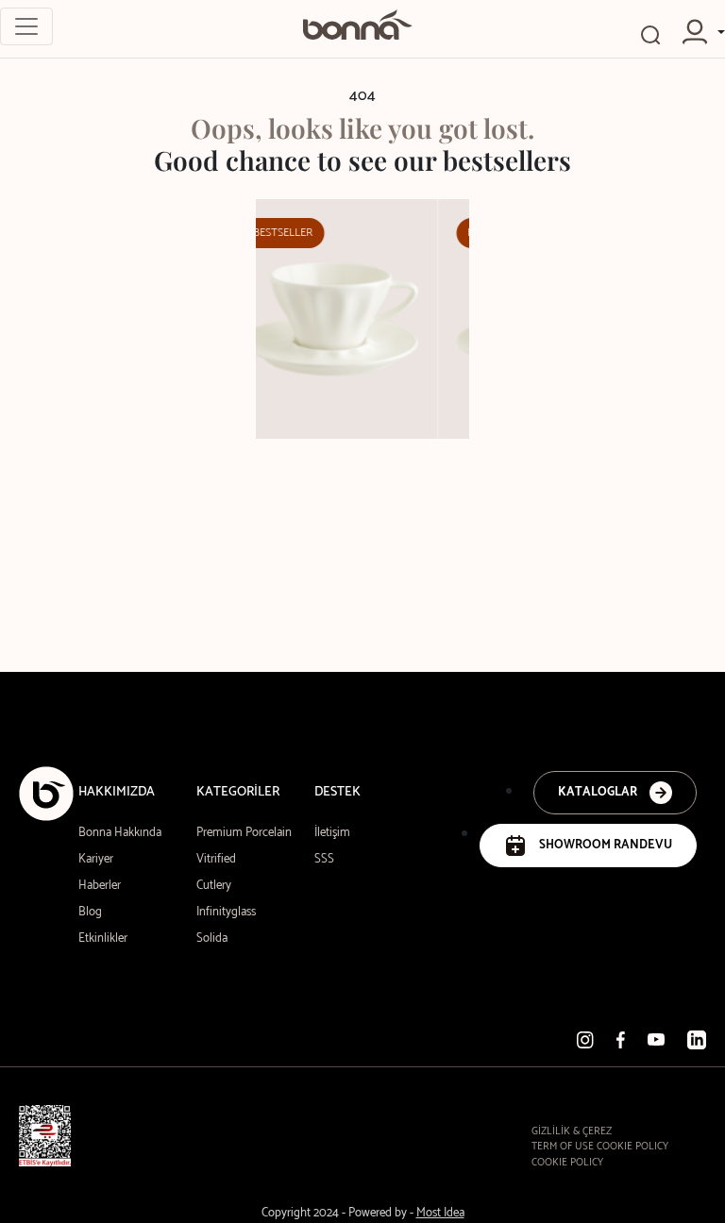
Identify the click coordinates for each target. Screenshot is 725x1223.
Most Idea (440, 1213)
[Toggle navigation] (26, 26)
